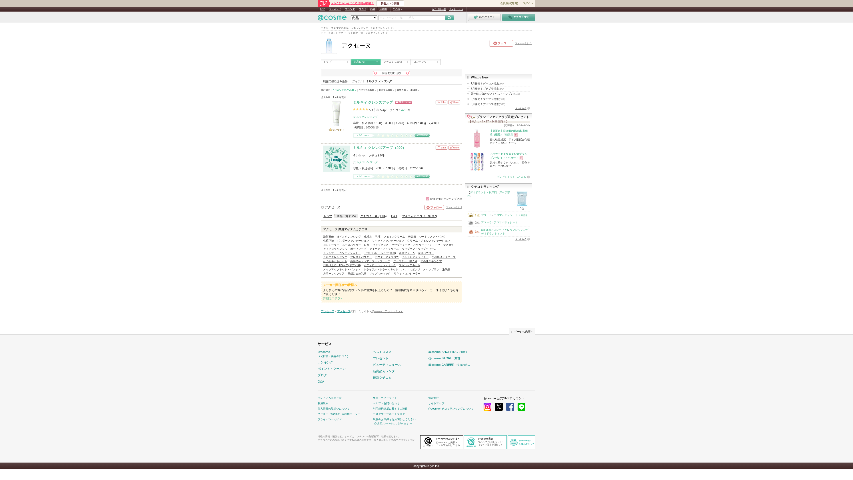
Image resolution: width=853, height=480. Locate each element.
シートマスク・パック (432, 236)
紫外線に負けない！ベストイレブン (495, 93)
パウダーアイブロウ (387, 257)
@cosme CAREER (450, 364)
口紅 (366, 244)
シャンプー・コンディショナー (342, 253)
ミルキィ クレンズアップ (373, 102)
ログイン (527, 3)
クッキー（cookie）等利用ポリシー (339, 414)
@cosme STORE (445, 358)
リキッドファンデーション (388, 240)
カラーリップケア (334, 273)
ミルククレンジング (366, 116)
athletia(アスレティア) (494, 229)
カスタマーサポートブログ (389, 414)
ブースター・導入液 (405, 261)
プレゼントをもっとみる (511, 176)
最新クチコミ (382, 377)
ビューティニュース (387, 364)
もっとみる (520, 108)
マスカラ (448, 244)
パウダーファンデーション (353, 240)
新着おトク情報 (390, 3)
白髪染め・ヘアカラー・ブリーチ (370, 261)
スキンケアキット (409, 265)
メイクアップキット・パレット (342, 269)
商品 (359, 61)
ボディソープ (358, 248)
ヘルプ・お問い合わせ (386, 403)
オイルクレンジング (349, 236)
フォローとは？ (523, 43)
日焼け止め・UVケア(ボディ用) (342, 265)
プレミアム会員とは (330, 398)
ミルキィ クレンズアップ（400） (379, 148)
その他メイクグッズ (444, 257)
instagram (487, 407)
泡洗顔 (446, 269)
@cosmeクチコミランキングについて (451, 408)
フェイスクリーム (394, 236)
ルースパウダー (351, 244)
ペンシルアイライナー (415, 257)
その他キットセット (335, 261)
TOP (322, 9)
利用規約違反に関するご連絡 (390, 408)
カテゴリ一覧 (439, 9)
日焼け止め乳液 (357, 273)
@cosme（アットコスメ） (387, 311)
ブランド (350, 9)
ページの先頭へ (523, 331)
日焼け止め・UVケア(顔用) (380, 253)
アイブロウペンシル (335, 248)
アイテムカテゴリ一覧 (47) (419, 216)
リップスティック (380, 273)
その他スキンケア (431, 261)
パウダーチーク (401, 244)
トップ (327, 61)
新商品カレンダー (385, 371)
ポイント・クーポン (332, 368)
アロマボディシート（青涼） (511, 215)
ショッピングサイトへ (403, 102)
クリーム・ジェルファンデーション (428, 240)
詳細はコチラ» (332, 298)
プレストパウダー (361, 257)
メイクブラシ (431, 269)
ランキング (335, 9)
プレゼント (381, 358)
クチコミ (392, 61)
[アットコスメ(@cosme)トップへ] (332, 18)
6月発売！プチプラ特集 (488, 99)
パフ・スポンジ (410, 269)
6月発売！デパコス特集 (488, 104)
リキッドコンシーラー (407, 273)
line (521, 407)
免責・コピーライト (385, 398)
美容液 (412, 236)
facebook (510, 407)
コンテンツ (420, 61)
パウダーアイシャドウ (426, 244)
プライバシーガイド (330, 419)
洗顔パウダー (426, 253)
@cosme (334, 354)
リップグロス (381, 244)
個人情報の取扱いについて (334, 408)
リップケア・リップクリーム (419, 248)
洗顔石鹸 (328, 236)
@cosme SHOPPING (448, 352)
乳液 (378, 236)
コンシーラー (331, 244)
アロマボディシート (506, 222)
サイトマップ (436, 403)
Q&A (372, 9)
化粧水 (368, 236)
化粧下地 (328, 240)
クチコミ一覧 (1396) (373, 216)
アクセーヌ (332, 207)
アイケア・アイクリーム (384, 248)
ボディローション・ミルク (380, 265)
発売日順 (402, 90)
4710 (404, 110)
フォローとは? (454, 207)
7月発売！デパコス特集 (488, 83)
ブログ (362, 9)
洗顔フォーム (407, 253)
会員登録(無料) (509, 3)
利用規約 (323, 403)
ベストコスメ (456, 9)
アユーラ (486, 215)
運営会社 (433, 398)
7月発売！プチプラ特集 (488, 88)
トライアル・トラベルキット (381, 269)
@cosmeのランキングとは (446, 198)
